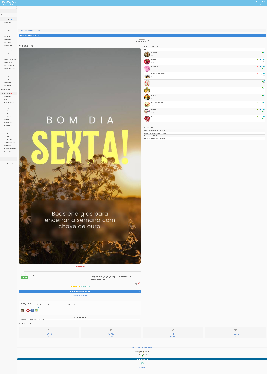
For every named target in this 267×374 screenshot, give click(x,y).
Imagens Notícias (8, 74)
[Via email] (146, 41)
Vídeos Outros (7, 111)
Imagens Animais (7, 48)
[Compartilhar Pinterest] (148, 41)
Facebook (3, 179)
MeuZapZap (137, 366)
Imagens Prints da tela (9, 79)
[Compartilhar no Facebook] (134, 41)
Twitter (3, 187)
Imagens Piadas (7, 39)
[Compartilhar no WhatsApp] (139, 41)
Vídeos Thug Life (8, 151)
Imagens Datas (7, 30)
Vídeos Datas (7, 105)
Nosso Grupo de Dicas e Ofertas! (80, 295)
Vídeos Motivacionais (8, 139)
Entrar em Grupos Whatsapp (7, 163)
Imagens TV (6, 25)
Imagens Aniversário (8, 51)
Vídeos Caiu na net (8, 125)
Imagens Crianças (8, 62)
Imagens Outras (7, 36)
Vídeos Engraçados (8, 108)
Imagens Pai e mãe (8, 77)
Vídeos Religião (7, 145)
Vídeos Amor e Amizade (9, 102)
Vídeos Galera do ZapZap (9, 136)
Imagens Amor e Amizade (9, 28)
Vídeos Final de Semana (9, 134)
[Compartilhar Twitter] (137, 41)
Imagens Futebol (7, 22)
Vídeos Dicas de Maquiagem (10, 128)
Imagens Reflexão (8, 82)
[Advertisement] (142, 17)
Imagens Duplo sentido (9, 65)
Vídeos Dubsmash (8, 131)
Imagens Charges (8, 56)
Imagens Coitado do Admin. (10, 59)
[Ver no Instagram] (141, 41)
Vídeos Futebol (7, 96)
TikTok (2, 167)
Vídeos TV (6, 99)
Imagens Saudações (8, 42)
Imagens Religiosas (8, 85)
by (142, 367)
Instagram (3, 175)
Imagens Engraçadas (8, 33)
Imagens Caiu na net (8, 54)
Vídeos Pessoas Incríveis (9, 142)
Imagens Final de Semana (9, 68)
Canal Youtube (4, 171)
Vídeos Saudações (8, 116)
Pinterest (3, 183)
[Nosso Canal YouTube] (144, 41)
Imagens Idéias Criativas (9, 71)
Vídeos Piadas (7, 113)
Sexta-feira (37, 30)
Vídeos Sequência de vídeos (10, 148)
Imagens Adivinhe (8, 45)
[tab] (21, 270)
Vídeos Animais (7, 119)
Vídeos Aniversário (8, 122)
